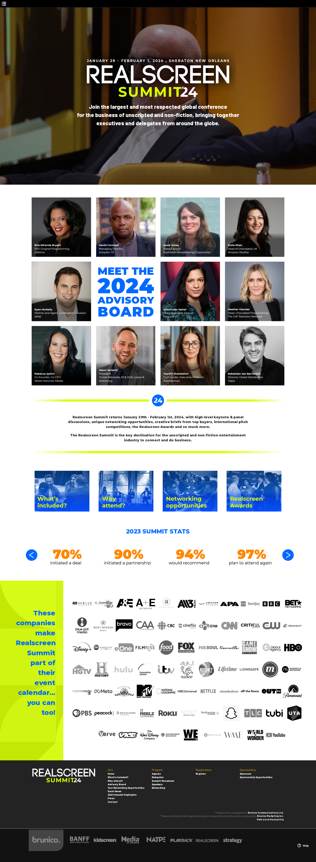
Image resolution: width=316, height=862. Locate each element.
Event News (114, 791)
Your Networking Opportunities (126, 787)
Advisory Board (117, 784)
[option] (66, 557)
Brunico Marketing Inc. (270, 816)
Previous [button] (31, 555)
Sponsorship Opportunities (256, 777)
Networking (158, 787)
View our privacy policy (270, 819)
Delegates (158, 777)
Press (111, 798)
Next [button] (288, 555)
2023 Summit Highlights (122, 794)
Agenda (156, 773)
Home (111, 773)
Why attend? (115, 780)
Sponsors (245, 773)
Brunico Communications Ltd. (266, 812)
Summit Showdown (163, 780)
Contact (113, 801)
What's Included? (118, 777)
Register (201, 773)
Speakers (157, 784)
